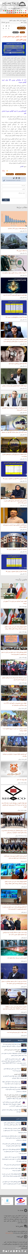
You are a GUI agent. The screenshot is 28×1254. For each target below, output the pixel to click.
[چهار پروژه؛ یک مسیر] (14, 769)
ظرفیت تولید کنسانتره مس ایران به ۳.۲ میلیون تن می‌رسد (15, 602)
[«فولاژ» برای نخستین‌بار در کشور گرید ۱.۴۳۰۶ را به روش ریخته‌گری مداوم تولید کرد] (14, 693)
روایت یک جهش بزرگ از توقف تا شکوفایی (17, 1099)
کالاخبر (21, 167)
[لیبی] (5, 10)
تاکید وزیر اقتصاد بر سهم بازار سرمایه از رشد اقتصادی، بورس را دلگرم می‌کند (14, 409)
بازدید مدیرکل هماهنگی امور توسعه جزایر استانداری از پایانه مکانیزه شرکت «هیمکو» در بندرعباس (14, 832)
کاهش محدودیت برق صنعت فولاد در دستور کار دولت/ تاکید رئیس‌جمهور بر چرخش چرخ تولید (15, 1130)
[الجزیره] (21, 10)
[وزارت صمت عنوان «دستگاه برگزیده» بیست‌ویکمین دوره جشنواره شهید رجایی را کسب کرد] (14, 922)
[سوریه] (13, 12)
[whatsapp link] (16, 178)
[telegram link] (19, 178)
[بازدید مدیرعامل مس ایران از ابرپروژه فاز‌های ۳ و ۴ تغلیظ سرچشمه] (14, 718)
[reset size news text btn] (6, 26)
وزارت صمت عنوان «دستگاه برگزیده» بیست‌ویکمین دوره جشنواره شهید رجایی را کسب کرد (15, 934)
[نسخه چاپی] (3, 28)
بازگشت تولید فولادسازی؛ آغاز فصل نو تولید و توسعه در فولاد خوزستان (15, 1077)
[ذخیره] (9, 28)
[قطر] (19, 12)
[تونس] (17, 12)
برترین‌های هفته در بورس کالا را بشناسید (17, 229)
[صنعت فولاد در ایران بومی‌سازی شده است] (14, 1022)
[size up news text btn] (9, 26)
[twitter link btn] (11, 1251)
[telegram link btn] (25, 1251)
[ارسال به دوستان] (6, 28)
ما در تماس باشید (9, 1233)
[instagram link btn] (14, 1251)
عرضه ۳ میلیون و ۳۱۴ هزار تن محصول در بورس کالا (15, 479)
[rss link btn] (19, 1251)
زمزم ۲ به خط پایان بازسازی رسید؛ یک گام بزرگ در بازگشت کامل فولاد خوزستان (11, 1045)
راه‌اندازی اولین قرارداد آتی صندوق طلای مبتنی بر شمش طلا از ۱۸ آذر (15, 502)
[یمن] (9, 12)
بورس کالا (22, 32)
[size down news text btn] (3, 26)
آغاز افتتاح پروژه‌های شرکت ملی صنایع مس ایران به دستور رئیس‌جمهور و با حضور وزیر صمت (14, 908)
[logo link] (14, 5)
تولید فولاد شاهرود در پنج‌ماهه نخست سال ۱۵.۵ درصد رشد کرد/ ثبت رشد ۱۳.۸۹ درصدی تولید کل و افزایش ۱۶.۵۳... (14, 805)
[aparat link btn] (22, 1251)
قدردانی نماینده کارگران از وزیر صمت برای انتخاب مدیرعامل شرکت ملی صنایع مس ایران (15, 857)
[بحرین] (25, 10)
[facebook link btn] (8, 1251)
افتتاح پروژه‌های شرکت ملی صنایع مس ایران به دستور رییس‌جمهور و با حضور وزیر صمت (14, 653)
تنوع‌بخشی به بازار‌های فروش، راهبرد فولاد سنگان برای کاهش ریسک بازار (12, 1124)
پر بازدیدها (20, 1040)
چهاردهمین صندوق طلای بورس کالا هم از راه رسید (15, 295)
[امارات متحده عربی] (7, 12)
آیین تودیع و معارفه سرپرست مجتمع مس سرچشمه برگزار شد (15, 755)
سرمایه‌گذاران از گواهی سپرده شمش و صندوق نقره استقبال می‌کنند (15, 526)
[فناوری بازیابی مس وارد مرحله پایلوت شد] (14, 948)
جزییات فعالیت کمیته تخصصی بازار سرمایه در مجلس (14, 386)
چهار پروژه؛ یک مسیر (22, 780)
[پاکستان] (17, 10)
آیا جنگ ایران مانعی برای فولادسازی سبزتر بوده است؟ (12, 1070)
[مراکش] (11, 10)
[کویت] (9, 10)
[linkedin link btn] (3, 1251)
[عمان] (23, 12)
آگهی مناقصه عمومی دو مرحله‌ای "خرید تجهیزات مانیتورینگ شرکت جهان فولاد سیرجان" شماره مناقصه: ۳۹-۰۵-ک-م (15, 1104)
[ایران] (15, 10)
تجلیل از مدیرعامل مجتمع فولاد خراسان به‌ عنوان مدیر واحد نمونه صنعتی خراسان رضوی (14, 1054)
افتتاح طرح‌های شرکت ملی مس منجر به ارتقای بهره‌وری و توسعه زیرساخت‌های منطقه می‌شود (16, 628)
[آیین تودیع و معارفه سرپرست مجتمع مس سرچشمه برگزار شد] (14, 744)
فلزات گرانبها (15, 32)
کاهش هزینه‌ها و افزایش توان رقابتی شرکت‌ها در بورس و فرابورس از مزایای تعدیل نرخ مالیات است (15, 340)
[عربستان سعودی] (15, 12)
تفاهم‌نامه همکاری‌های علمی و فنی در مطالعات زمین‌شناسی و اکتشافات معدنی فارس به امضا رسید (15, 1008)
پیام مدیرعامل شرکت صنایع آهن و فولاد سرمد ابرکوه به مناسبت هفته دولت (11, 1083)
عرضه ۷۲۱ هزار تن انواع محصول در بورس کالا (16, 571)
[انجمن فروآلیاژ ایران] (7, 1201)
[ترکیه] (11, 12)
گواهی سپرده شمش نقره (20, 174)
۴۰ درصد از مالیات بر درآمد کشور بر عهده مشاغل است (14, 273)
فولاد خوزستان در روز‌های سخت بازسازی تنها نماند (11, 1111)
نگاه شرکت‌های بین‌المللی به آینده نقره (18, 364)
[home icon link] (22, 15)
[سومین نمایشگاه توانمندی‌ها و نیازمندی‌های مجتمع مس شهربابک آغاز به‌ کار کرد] (14, 667)
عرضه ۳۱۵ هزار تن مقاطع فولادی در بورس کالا (16, 317)
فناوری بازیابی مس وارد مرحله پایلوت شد (17, 958)
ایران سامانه (17, 1248)
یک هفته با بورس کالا (22, 251)
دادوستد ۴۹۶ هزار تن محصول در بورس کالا (17, 549)
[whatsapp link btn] (17, 1251)
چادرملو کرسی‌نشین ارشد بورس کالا (12, 1165)
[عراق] (7, 10)
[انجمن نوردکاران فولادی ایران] (21, 1201)
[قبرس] (23, 10)
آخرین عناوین (7, 1040)
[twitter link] (14, 178)
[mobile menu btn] (25, 15)
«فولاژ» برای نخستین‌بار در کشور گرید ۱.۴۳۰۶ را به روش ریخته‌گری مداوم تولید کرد (15, 704)
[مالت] (3, 10)
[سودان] (25, 12)
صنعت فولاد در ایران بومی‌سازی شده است (17, 1032)
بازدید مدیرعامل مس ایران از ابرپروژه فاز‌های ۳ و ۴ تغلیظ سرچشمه (15, 730)
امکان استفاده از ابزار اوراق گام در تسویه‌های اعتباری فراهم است (14, 455)
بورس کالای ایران (10, 174)
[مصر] (19, 10)
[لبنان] (13, 10)
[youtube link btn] (6, 1251)
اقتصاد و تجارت (21, 28)
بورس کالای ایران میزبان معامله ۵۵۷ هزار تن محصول (14, 432)
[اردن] (21, 12)
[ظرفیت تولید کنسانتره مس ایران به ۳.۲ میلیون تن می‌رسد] (14, 591)
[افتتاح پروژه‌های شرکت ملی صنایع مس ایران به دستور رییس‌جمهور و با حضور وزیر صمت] (14, 642)
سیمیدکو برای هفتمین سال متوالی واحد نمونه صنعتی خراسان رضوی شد (11, 1145)
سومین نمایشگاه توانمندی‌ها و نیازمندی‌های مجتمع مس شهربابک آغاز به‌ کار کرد (14, 679)
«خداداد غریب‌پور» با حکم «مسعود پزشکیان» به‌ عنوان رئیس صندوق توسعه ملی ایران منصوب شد (14, 982)
